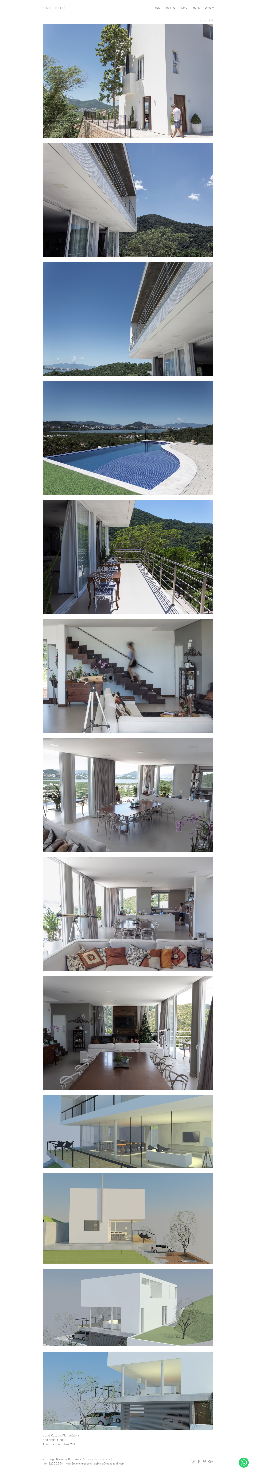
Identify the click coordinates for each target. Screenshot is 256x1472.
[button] (170, 7)
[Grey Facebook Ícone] (198, 1461)
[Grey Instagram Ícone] (192, 1461)
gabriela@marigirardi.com (109, 1463)
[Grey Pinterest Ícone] (204, 1461)
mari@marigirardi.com (79, 1463)
